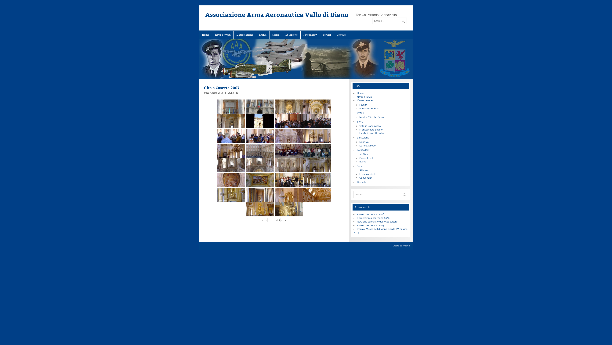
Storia (275, 34)
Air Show (364, 154)
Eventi (262, 34)
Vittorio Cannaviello (370, 126)
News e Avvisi (223, 34)
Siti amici (364, 170)
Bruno (231, 93)
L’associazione (245, 34)
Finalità (363, 104)
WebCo (406, 246)
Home (205, 34)
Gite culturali (366, 158)
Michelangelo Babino (371, 129)
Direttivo (364, 142)
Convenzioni (366, 177)
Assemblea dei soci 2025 (370, 225)
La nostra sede (367, 145)
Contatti (341, 34)
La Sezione (291, 34)
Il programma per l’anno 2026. (373, 218)
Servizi (327, 34)
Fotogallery (310, 34)
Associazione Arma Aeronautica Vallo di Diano (276, 14)
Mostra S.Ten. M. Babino (372, 117)
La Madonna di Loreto (371, 133)
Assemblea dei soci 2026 (370, 214)
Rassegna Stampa (369, 108)
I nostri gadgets (367, 174)
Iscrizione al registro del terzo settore (377, 221)
